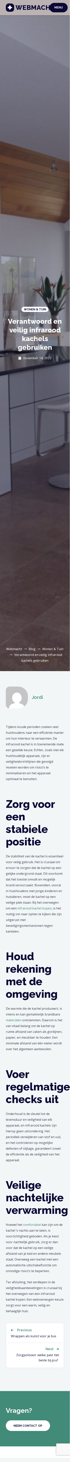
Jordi (37, 697)
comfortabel (32, 1225)
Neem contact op (28, 1425)
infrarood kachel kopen (34, 908)
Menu (58, 7)
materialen (14, 1020)
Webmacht (35, 7)
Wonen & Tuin (35, 309)
